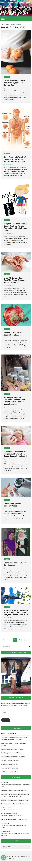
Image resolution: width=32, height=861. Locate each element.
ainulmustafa (9, 88)
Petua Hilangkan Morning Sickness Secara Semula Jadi (16, 786)
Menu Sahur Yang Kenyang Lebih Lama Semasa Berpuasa (15, 834)
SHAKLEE (7, 77)
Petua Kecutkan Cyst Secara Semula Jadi (13, 334)
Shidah (3, 800)
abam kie (4, 782)
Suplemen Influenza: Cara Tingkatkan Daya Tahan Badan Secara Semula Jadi (15, 454)
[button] (3, 857)
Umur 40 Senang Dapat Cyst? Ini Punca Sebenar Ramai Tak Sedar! (14, 280)
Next (25, 640)
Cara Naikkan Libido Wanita (9, 764)
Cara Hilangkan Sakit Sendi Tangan (11, 753)
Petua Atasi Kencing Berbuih (9, 733)
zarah (3, 790)
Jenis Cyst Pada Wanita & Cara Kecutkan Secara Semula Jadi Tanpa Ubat (15, 159)
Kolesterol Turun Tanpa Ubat (9, 768)
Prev (4, 640)
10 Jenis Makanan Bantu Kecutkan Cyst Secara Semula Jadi (14, 83)
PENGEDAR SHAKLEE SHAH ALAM (16, 8)
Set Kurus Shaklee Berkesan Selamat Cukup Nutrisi (14, 826)
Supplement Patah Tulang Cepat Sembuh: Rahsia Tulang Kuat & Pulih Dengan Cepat (16, 227)
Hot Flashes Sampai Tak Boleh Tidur (16, 790)
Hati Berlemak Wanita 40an (9, 772)
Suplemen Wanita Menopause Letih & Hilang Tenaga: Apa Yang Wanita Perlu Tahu (14, 738)
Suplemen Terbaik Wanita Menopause (18, 800)
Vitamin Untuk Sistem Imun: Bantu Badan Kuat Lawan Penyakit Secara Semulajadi (16, 612)
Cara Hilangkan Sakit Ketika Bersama (12, 749)
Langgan (5, 720)
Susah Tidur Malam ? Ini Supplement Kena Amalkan (13, 744)
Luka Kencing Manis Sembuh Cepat (12, 505)
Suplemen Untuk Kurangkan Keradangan (13, 757)
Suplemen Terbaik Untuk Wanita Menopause (14, 794)
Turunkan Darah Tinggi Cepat (10, 760)
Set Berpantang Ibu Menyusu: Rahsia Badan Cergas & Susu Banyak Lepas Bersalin (14, 400)
